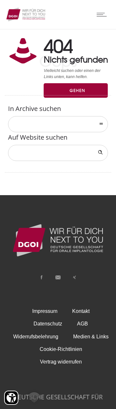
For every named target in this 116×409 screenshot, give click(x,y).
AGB (82, 323)
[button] (34, 397)
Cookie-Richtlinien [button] (61, 349)
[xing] (74, 277)
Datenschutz (48, 323)
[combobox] (58, 124)
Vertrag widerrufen (61, 361)
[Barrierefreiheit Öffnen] (11, 398)
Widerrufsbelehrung (35, 336)
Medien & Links (91, 336)
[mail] (58, 277)
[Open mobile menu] (103, 14)
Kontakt (81, 311)
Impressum (44, 311)
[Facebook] (42, 277)
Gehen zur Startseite (82, 92)
